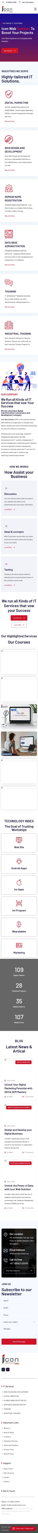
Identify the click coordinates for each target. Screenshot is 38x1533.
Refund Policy (9, 1454)
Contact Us (17, 618)
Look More (8, 509)
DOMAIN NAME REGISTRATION (15, 1401)
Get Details (8, 51)
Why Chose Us (9, 1473)
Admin (11, 1097)
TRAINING (10, 291)
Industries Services (11, 1441)
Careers (6, 1482)
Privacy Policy (9, 1450)
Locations (7, 1437)
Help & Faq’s (8, 1469)
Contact (6, 1477)
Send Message (19, 1341)
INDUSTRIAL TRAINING (18, 333)
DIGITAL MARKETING (16, 102)
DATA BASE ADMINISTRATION (20, 1163)
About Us (7, 1428)
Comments (29, 1097)
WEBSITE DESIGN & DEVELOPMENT (19, 1107)
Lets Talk (17, 625)
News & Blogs (9, 1433)
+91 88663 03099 (11, 2)
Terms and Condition (11, 1445)
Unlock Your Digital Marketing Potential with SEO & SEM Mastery (18, 1088)
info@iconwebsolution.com (16, 1505)
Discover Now (10, 121)
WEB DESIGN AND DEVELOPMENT (16, 1392)
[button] (23, 1528)
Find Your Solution (13, 1271)
